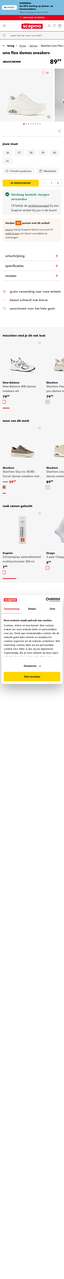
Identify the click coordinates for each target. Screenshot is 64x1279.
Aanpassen (30, 665)
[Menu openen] (4, 26)
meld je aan (12, 233)
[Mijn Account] (49, 25)
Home (22, 45)
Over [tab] (52, 608)
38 (31, 152)
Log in (9, 229)
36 (7, 152)
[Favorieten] (54, 25)
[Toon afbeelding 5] (33, 124)
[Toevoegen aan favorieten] (39, 343)
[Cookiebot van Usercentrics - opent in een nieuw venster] (46, 600)
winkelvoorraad (38, 205)
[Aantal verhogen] (58, 183)
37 (19, 152)
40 (54, 152)
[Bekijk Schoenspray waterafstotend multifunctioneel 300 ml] (23, 530)
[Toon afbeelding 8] (40, 124)
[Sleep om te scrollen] (4, 493)
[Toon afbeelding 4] (31, 124)
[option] (4, 402)
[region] (32, 7)
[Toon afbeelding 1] (24, 124)
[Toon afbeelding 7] (37, 124)
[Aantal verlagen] (45, 183)
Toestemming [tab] (11, 608)
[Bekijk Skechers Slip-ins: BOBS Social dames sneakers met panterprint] (23, 445)
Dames (33, 45)
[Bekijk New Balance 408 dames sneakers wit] (23, 360)
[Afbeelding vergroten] (49, 117)
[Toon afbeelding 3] (28, 124)
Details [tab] (32, 608)
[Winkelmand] (59, 25)
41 (7, 161)
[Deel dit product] (58, 131)
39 (42, 152)
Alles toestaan (32, 676)
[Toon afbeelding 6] (35, 124)
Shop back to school (34, 17)
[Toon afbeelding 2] (26, 124)
